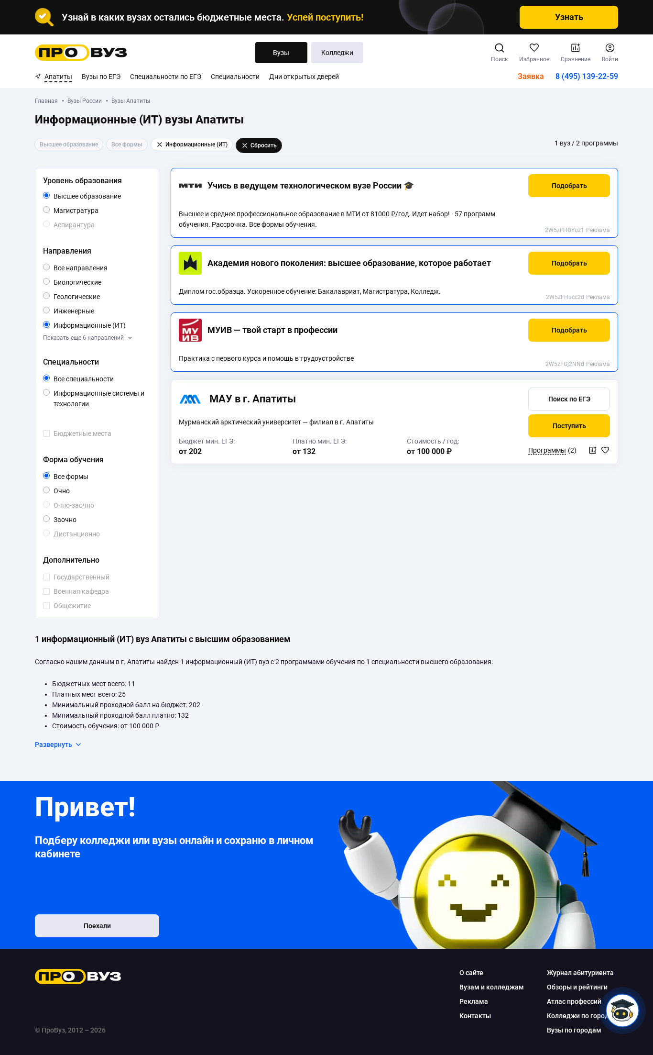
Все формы (82, 477)
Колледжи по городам (582, 1016)
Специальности (235, 76)
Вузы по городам (574, 1030)
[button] (569, 185)
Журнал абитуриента (580, 973)
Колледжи (337, 52)
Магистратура (98, 210)
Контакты (475, 1016)
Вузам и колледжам (491, 987)
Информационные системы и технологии (100, 399)
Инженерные (94, 311)
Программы (547, 450)
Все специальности (100, 379)
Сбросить (263, 145)
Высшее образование (100, 196)
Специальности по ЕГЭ (165, 76)
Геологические (100, 296)
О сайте (471, 973)
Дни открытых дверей (304, 76)
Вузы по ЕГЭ (101, 76)
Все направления (100, 268)
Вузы (281, 52)
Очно (70, 491)
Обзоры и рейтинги (577, 987)
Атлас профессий (574, 1001)
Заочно (76, 519)
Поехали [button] (97, 926)
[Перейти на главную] (81, 52)
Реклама (598, 230)
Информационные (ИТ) (100, 326)
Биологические (100, 282)
